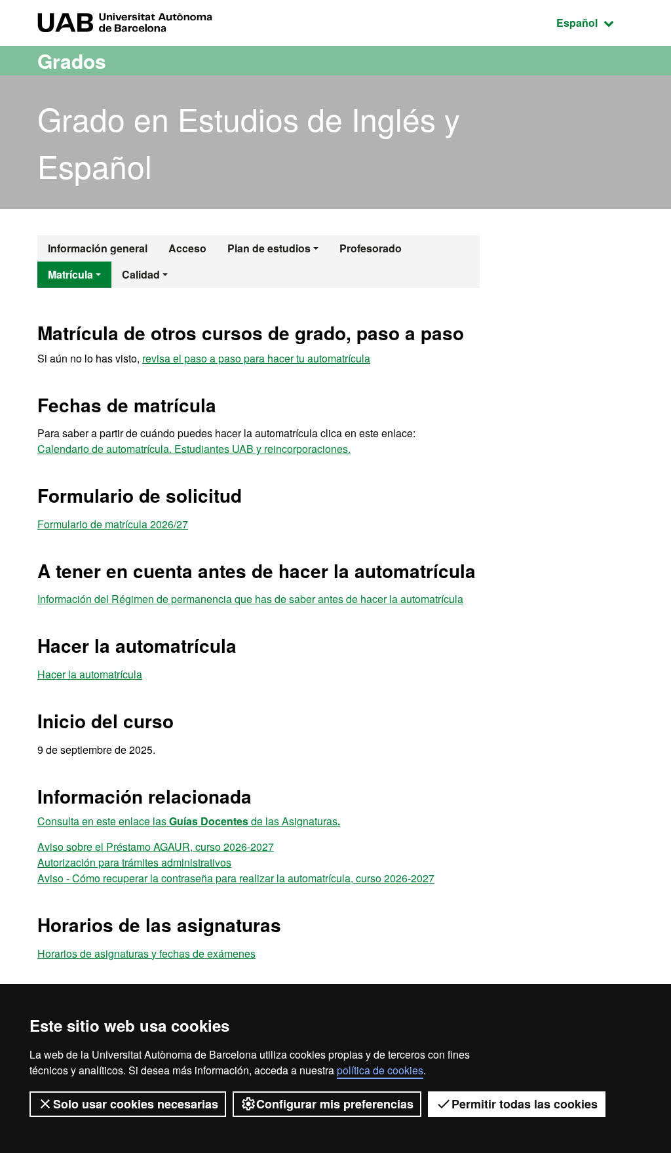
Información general (97, 248)
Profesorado (370, 248)
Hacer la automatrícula (89, 674)
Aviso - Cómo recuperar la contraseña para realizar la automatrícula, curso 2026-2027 (235, 878)
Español (595, 22)
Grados (71, 61)
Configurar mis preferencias (334, 1103)
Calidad (141, 274)
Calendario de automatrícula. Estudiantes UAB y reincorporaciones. (194, 448)
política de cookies (380, 1070)
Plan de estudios (269, 248)
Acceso (187, 248)
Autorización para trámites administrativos (134, 862)
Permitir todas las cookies (524, 1103)
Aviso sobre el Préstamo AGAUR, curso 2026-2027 (155, 846)
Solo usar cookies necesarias (135, 1103)
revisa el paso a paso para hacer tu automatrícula (256, 358)
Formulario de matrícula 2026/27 (112, 524)
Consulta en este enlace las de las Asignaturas (188, 821)
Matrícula (70, 274)
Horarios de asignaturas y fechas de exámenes (146, 953)
